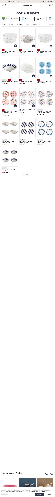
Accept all (39, 494)
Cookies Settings (4, 494)
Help (39, 1)
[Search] (5, 5)
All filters (50, 24)
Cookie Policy (44, 491)
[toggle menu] (3, 5)
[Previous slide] (46, 473)
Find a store (43, 1)
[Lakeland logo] (27, 5)
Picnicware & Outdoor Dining (29, 9)
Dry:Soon (17, 1)
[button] (3, 1)
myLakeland (50, 1)
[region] (27, 492)
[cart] (52, 5)
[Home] (10, 9)
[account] (50, 5)
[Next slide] (51, 473)
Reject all (49, 494)
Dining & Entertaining (16, 9)
